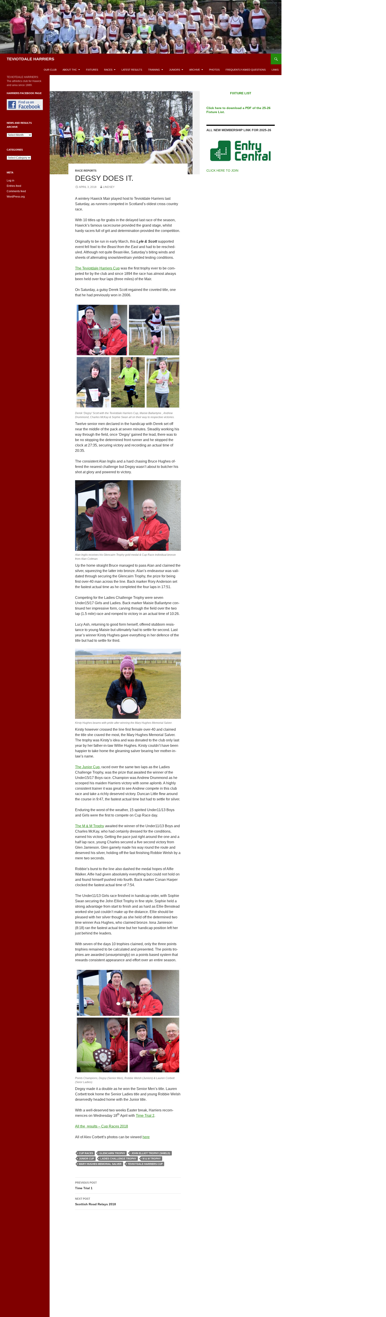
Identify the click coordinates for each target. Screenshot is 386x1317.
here (146, 1137)
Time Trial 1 (86, 1185)
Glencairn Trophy (112, 1153)
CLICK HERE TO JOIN (222, 170)
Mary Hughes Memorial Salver (100, 1164)
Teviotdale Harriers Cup (145, 1164)
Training (154, 69)
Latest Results (132, 69)
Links (275, 69)
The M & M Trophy (89, 826)
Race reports (85, 170)
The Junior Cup (87, 767)
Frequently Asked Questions (246, 69)
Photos (214, 69)
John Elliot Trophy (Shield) (150, 1153)
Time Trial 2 (145, 1115)
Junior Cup (86, 1158)
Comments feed (16, 191)
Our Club (50, 69)
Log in (10, 180)
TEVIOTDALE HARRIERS (30, 59)
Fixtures (92, 69)
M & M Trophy (152, 1158)
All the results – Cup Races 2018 (101, 1126)
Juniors (174, 69)
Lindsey (109, 187)
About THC (70, 69)
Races (108, 69)
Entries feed (14, 185)
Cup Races (86, 1153)
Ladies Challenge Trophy (118, 1158)
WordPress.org (16, 196)
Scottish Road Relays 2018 (95, 1201)
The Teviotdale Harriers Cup (97, 268)
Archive (194, 69)
